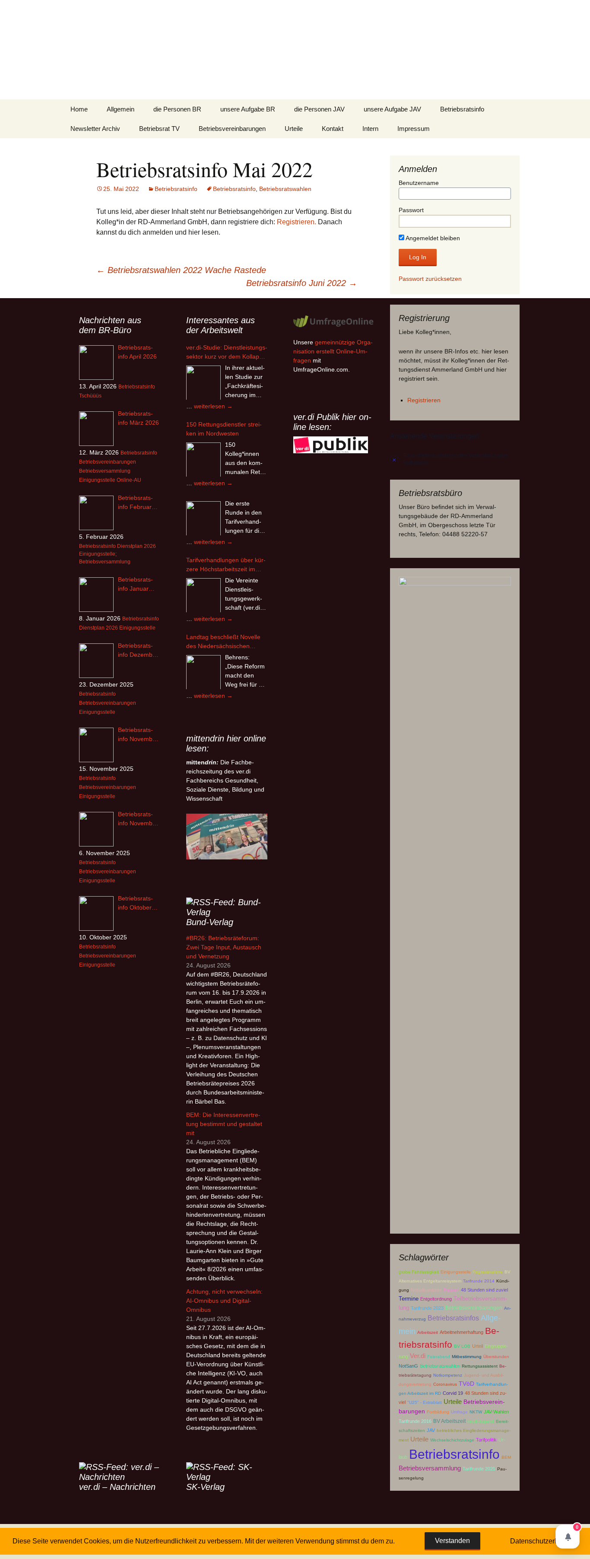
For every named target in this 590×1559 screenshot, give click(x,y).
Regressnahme (488, 1271)
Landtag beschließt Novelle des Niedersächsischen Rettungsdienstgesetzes (223, 642)
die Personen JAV (319, 109)
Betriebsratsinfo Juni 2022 (301, 283)
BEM (506, 1457)
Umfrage (459, 1411)
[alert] (455, 459)
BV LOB (462, 1346)
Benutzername (419, 182)
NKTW (475, 1411)
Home (79, 109)
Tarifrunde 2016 (415, 1421)
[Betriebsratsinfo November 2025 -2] (96, 745)
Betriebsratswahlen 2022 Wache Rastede (181, 270)
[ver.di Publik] (330, 444)
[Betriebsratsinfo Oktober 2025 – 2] (96, 913)
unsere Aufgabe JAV (392, 109)
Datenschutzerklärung (543, 1541)
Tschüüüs (90, 396)
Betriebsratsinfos (453, 1318)
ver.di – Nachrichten (117, 1487)
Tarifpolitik (486, 1439)
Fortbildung (438, 1411)
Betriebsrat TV (159, 128)
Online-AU (129, 480)
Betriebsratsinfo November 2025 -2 (138, 735)
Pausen (451, 1290)
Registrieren (424, 400)
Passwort (411, 210)
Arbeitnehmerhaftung (461, 1332)
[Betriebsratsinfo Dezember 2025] (96, 660)
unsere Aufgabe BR (247, 109)
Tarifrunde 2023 (427, 1308)
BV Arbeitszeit (449, 1421)
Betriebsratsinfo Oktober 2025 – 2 (135, 903)
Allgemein (120, 109)
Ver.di (417, 1355)
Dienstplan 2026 (136, 546)
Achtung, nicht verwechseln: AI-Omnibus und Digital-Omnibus (224, 1300)
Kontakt (332, 128)
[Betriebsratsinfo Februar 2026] (96, 513)
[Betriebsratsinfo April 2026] (96, 362)
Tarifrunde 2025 (479, 1468)
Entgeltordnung (436, 1298)
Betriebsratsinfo (462, 109)
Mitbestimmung (467, 1356)
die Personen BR (177, 109)
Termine (409, 1298)
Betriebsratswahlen (285, 188)
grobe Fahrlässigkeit (419, 1271)
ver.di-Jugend (480, 1421)
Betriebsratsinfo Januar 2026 (135, 584)
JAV (431, 1430)
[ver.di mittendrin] (226, 836)
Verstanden (452, 1540)
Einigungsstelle (456, 1271)
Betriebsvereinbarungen (232, 128)
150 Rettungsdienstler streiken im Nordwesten (224, 429)
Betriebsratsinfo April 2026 (137, 352)
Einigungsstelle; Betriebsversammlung (104, 558)
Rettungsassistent (480, 1366)
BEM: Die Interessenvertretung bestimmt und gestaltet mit (224, 1123)
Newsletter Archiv (95, 128)
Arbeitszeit (427, 1332)
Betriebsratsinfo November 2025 (138, 819)
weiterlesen (213, 406)
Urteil (477, 1346)
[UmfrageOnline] (333, 321)
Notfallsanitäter (426, 1289)
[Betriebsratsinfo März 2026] (96, 428)
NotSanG (408, 1365)
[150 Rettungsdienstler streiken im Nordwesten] (203, 459)
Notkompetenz (447, 1375)
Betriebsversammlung (430, 1468)
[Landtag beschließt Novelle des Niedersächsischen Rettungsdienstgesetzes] (203, 672)
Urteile (294, 128)
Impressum (413, 128)
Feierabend (438, 1356)
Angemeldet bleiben (432, 238)
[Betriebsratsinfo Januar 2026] (96, 594)
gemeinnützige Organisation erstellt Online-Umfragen (333, 351)
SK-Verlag (205, 1487)
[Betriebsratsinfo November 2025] (96, 829)
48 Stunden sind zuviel (484, 1289)
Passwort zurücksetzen (430, 278)
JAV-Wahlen (496, 1411)
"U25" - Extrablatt (424, 1402)
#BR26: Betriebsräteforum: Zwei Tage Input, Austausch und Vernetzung (223, 947)
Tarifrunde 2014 (479, 1281)
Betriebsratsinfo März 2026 (138, 418)
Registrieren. (296, 222)
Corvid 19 (453, 1393)
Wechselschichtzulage (452, 1440)
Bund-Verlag (209, 922)
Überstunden (496, 1356)
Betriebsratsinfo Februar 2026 (135, 503)
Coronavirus (445, 1384)
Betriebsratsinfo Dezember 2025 (138, 650)
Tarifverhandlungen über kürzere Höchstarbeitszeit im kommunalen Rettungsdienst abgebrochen (226, 565)
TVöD (466, 1384)
